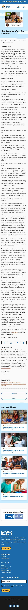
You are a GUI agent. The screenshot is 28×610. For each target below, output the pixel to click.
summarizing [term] (17, 254)
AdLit (3, 565)
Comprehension (4, 382)
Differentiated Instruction (6, 384)
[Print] (24, 342)
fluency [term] (23, 304)
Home (2, 40)
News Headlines (5, 558)
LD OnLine (4, 568)
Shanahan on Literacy (18, 40)
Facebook (10, 606)
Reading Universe (6, 570)
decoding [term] (11, 299)
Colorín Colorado (6, 567)
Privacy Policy (14, 602)
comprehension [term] (13, 58)
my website (15, 332)
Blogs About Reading (9, 40)
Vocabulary (3, 385)
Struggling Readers (22, 384)
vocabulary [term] (4, 60)
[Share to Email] (17, 342)
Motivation (15, 384)
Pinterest (14, 606)
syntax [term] (8, 61)
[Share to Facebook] (4, 342)
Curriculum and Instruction (14, 382)
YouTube (17, 606)
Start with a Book (6, 572)
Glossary (3, 556)
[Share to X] (11, 342)
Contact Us (6, 548)
